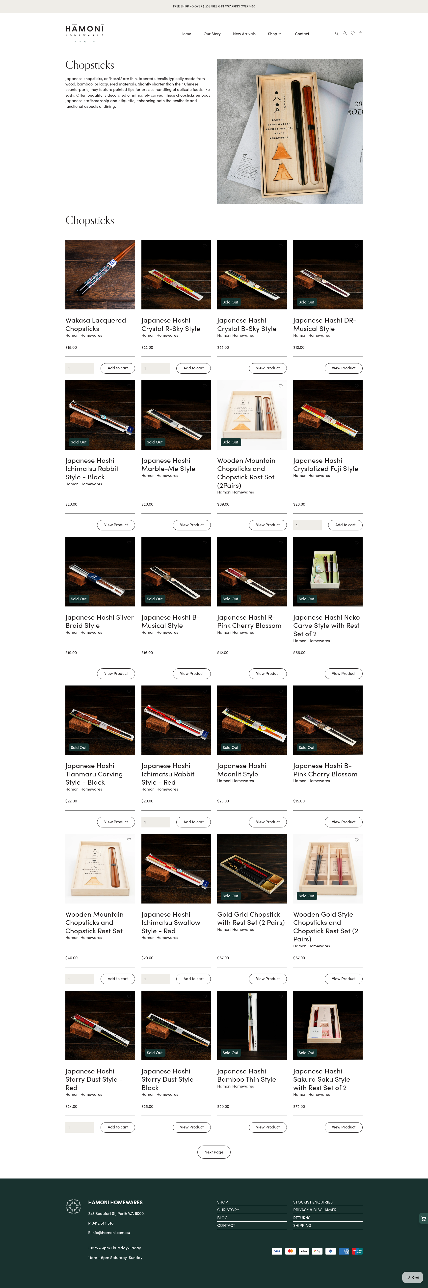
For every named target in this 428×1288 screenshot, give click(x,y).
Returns (301, 1217)
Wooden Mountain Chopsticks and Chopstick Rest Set (94, 922)
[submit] (118, 368)
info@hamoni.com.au (110, 1232)
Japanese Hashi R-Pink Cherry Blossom (249, 621)
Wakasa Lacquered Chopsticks (95, 324)
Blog (222, 1217)
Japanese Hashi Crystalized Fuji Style (325, 464)
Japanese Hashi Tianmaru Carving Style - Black (94, 774)
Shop (272, 34)
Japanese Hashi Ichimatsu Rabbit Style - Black (91, 468)
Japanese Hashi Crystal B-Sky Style (247, 324)
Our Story (212, 34)
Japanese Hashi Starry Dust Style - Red (94, 1079)
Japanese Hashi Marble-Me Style (168, 464)
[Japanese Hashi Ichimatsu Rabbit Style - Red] (176, 720)
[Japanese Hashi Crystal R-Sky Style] (176, 275)
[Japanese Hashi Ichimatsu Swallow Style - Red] (176, 869)
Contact (302, 34)
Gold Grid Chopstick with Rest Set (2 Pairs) (251, 918)
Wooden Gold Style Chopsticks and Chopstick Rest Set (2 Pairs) (325, 926)
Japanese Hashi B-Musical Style (170, 621)
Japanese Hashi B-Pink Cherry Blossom (325, 769)
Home (186, 34)
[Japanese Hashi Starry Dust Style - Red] (100, 1025)
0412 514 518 (102, 1223)
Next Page (214, 1151)
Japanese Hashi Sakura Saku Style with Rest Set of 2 (321, 1079)
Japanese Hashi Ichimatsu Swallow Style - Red (170, 922)
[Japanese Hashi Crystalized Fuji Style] (328, 415)
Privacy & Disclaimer (315, 1209)
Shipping (302, 1225)
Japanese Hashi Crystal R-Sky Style (170, 324)
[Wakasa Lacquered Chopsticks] (100, 275)
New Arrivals (244, 34)
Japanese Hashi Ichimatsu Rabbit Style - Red (167, 774)
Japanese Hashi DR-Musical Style (324, 324)
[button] (129, 246)
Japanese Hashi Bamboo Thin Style (246, 1075)
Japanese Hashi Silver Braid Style (99, 621)
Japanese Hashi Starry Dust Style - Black (170, 1079)
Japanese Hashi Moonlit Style (241, 769)
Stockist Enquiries (313, 1202)
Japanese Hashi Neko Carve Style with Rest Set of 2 (326, 625)
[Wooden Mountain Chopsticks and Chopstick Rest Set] (100, 869)
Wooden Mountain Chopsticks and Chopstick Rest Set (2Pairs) (246, 472)
